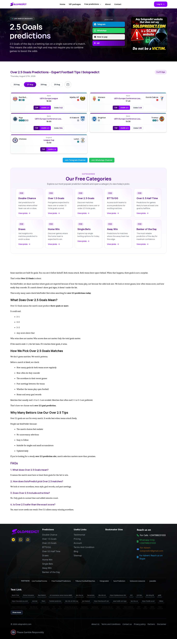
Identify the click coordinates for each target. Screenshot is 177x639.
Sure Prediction (119, 581)
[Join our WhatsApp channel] (27, 539)
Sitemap (78, 555)
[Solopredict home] (18, 4)
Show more (16, 612)
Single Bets (47, 563)
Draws (45, 555)
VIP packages (75, 4)
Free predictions (91, 4)
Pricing (77, 538)
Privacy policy (140, 624)
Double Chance (49, 534)
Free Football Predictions (61, 581)
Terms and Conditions (111, 624)
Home (62, 4)
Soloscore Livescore (137, 581)
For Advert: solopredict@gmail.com (151, 549)
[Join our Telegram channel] (13, 539)
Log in (159, 4)
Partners (151, 624)
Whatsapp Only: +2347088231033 (147, 541)
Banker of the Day (51, 572)
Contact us (127, 624)
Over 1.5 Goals (49, 538)
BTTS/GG (46, 547)
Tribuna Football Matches (85, 581)
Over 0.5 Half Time (51, 551)
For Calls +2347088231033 (153, 535)
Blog (76, 551)
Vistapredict (104, 581)
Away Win (47, 568)
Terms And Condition (84, 547)
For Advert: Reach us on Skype (151, 557)
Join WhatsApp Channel (101, 160)
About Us (95, 624)
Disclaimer (161, 624)
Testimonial (79, 534)
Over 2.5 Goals (49, 543)
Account (78, 543)
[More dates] (68, 84)
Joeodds (153, 581)
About (108, 4)
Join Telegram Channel (75, 160)
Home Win (47, 559)
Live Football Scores (39, 581)
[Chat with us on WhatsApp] (20, 539)
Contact (117, 4)
